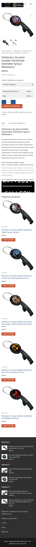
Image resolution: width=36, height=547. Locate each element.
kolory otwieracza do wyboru (12, 80)
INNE (16, 112)
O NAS (4, 523)
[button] (31, 15)
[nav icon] (31, 4)
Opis (3, 123)
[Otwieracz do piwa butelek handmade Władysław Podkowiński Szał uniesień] (33, 58)
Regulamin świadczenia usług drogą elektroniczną (15, 512)
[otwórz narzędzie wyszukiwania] (25, 4)
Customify (23, 543)
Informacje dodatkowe (17, 123)
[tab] (3, 123)
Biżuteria (17, 50)
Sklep (4, 527)
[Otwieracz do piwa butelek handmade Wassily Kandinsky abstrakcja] (30, 58)
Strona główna (7, 50)
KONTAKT (5, 532)
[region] (18, 186)
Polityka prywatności (9, 518)
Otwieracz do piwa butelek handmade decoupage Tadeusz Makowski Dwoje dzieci (17, 324)
